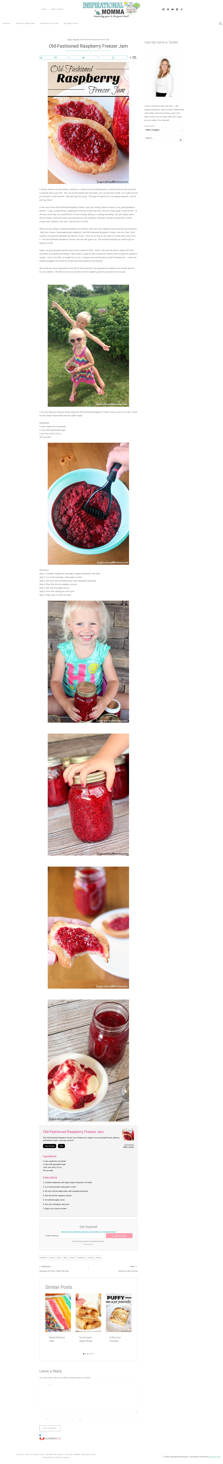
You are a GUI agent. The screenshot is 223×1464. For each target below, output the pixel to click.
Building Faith (89, 1454)
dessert (43, 1257)
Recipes (107, 50)
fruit (59, 1257)
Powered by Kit (88, 1244)
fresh (52, 1257)
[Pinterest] (168, 9)
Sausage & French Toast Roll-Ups (54, 1269)
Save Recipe (49, 1146)
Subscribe (119, 1236)
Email (77, 1420)
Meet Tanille (57, 9)
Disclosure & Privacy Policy (56, 1457)
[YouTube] (173, 9)
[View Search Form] (220, 23)
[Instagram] (177, 9)
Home (44, 9)
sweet (90, 1257)
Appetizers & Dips (74, 50)
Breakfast (88, 50)
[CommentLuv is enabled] (88, 1438)
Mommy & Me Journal (127, 1269)
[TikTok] (182, 9)
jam (65, 1257)
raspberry (81, 1257)
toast (98, 1257)
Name (43, 1420)
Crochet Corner (72, 1454)
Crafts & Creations (34, 1454)
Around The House (54, 1454)
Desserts (98, 50)
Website (111, 1420)
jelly (72, 1257)
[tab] (83, 1353)
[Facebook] (164, 9)
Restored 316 (214, 1457)
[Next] (129, 1323)
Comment (45, 1385)
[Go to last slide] (48, 1323)
